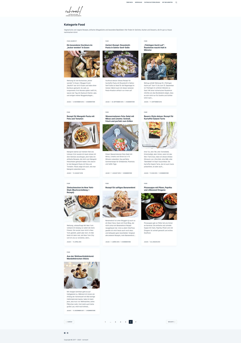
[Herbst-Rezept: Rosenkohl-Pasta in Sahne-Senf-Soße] (120, 64)
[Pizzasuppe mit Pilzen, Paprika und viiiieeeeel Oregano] (159, 206)
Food (68, 41)
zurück (69, 322)
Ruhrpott (74, 41)
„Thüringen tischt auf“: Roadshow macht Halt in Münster (155, 47)
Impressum (138, 2)
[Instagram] (64, 333)
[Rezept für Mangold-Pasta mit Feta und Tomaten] (82, 135)
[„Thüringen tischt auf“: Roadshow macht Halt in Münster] (159, 66)
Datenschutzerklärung (152, 2)
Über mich (129, 2)
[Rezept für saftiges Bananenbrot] (120, 204)
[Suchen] (176, 2)
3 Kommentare (90, 310)
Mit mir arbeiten (167, 2)
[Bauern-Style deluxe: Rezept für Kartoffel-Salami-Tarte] (159, 135)
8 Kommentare (126, 242)
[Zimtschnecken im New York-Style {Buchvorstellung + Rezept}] (82, 209)
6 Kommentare (164, 173)
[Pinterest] (67, 333)
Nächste (171, 322)
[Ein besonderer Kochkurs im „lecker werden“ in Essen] (82, 64)
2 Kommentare (90, 102)
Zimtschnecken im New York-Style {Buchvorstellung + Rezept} (80, 190)
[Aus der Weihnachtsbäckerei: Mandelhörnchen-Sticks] (82, 275)
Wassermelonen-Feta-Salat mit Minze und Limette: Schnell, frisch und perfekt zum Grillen (119, 118)
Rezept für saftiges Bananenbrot (120, 187)
